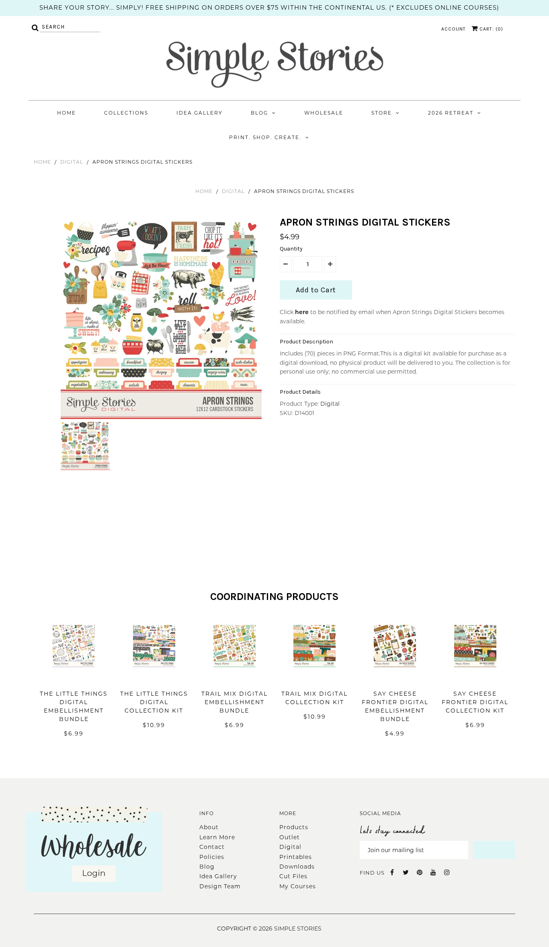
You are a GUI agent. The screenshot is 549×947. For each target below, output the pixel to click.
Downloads (297, 866)
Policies (211, 857)
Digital (71, 162)
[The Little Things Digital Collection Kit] (154, 679)
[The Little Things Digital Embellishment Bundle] (74, 679)
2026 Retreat (450, 113)
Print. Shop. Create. (265, 137)
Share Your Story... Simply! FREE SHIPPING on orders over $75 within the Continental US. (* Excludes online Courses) (269, 7)
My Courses (297, 886)
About (209, 827)
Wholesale (323, 113)
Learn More (217, 837)
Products (293, 827)
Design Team (220, 886)
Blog (259, 113)
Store (381, 113)
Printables (295, 857)
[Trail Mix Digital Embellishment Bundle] (234, 679)
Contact (212, 846)
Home (66, 113)
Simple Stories (298, 928)
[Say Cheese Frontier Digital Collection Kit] (475, 679)
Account (453, 29)
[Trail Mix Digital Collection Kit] (314, 679)
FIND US (372, 872)
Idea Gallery (199, 113)
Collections (126, 113)
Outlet (289, 837)
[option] (162, 318)
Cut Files (293, 876)
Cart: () (490, 29)
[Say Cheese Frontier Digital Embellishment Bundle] (395, 679)
